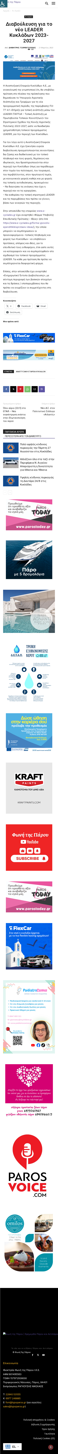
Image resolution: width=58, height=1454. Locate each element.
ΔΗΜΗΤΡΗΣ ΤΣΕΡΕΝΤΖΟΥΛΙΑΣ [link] (22, 47)
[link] (3, 3)
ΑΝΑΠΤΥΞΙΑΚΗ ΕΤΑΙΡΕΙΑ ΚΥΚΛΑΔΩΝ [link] (30, 371)
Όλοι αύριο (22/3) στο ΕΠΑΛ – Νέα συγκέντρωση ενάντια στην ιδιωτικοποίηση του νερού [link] (14, 414)
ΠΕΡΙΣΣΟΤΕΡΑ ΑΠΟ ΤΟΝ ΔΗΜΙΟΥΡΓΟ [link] (23, 436)
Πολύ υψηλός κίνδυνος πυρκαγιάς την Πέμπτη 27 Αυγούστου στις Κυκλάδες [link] (36, 448)
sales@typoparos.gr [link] (14, 1406)
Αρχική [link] (6, 10)
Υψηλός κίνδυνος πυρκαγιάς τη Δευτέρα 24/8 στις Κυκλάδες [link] (37, 481)
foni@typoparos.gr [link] (16, 1402)
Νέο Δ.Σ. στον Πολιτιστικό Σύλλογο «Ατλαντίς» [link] (43, 411)
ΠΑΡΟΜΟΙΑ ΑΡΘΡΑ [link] (14, 432)
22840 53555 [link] (13, 1394)
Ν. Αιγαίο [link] (16, 10)
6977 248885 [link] (13, 1398)
